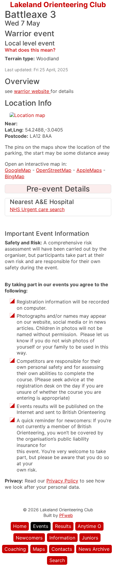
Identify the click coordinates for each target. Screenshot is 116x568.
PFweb (66, 515)
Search (57, 560)
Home (19, 526)
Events (40, 526)
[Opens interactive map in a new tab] (27, 115)
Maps (39, 549)
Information (62, 538)
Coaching (15, 549)
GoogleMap (18, 170)
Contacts (61, 549)
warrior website (32, 91)
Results (63, 526)
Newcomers (29, 538)
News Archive (94, 549)
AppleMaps (89, 170)
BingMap (14, 176)
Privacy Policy (62, 481)
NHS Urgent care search (37, 209)
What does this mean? (30, 50)
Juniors (90, 538)
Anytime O (89, 526)
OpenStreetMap (53, 170)
